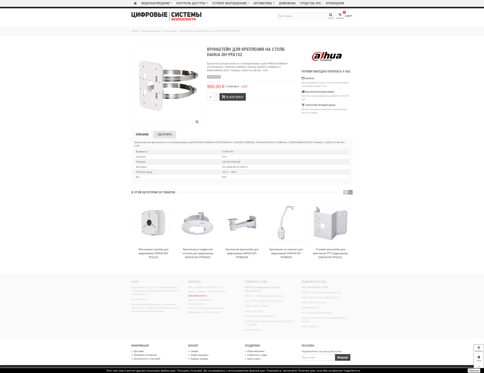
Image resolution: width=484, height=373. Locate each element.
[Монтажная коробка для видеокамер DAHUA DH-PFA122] (153, 223)
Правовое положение (144, 355)
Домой (134, 31)
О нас (134, 281)
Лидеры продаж (198, 359)
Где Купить (164, 134)
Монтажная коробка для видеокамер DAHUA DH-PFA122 (154, 253)
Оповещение (335, 3)
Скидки (193, 351)
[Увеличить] (197, 122)
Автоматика (262, 3)
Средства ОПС (310, 3)
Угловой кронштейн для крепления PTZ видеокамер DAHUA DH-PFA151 (330, 253)
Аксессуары (170, 31)
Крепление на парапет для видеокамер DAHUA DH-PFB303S (286, 253)
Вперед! (342, 357)
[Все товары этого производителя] (327, 56)
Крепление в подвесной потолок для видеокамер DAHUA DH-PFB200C (197, 253)
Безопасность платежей (145, 359)
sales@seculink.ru (197, 295)
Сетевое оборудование (229, 3)
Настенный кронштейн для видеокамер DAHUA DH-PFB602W (242, 253)
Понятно (474, 370)
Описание (142, 134)
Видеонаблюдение (155, 3)
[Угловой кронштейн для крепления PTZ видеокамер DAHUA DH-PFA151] (330, 223)
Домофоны (287, 3)
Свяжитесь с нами (256, 355)
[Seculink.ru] (166, 16)
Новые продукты (198, 355)
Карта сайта (253, 359)
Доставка (137, 351)
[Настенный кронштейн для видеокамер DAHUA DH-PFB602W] (242, 223)
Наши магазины (254, 351)
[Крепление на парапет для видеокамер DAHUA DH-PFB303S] (286, 223)
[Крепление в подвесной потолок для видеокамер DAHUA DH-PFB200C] (198, 223)
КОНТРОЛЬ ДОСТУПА (190, 3)
